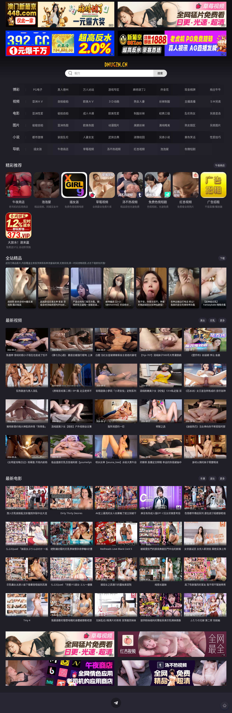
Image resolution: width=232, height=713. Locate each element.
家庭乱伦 (63, 137)
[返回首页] (224, 705)
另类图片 (215, 125)
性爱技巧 (215, 137)
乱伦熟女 (190, 113)
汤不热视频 (114, 149)
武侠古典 (113, 137)
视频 (16, 101)
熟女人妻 (139, 101)
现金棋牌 (190, 89)
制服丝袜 (139, 113)
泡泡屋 (164, 149)
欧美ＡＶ (88, 101)
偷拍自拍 (63, 113)
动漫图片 (113, 125)
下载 (222, 258)
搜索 (160, 73)
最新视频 (14, 320)
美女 (202, 320)
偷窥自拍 (37, 125)
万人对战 (88, 89)
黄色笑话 (190, 137)
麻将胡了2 (139, 89)
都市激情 (37, 137)
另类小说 (164, 137)
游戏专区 (113, 89)
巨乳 (212, 320)
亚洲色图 (63, 125)
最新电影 (14, 478)
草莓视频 (88, 149)
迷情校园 (139, 137)
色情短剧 (190, 149)
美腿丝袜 (139, 125)
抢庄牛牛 (215, 89)
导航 (16, 149)
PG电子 (37, 89)
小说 (16, 137)
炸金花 (164, 89)
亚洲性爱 (37, 113)
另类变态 (215, 113)
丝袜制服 (164, 101)
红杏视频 (139, 149)
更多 (222, 320)
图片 (16, 125)
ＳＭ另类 (215, 101)
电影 (16, 113)
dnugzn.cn (116, 64)
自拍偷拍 (63, 101)
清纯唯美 (164, 125)
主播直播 (190, 101)
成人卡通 (88, 113)
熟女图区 (190, 125)
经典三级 (164, 113)
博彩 (16, 89)
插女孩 (38, 149)
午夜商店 (63, 149)
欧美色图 (88, 125)
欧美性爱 (113, 113)
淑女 (212, 478)
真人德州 (63, 89)
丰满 (202, 478)
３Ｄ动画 (113, 101)
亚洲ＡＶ (37, 101)
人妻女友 (88, 137)
